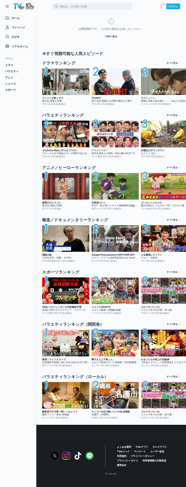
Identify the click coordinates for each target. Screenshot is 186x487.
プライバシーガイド (127, 460)
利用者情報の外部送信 (154, 460)
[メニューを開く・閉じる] (161, 6)
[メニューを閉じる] (7, 6)
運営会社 (121, 465)
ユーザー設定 (157, 451)
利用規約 (121, 455)
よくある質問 (124, 446)
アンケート (140, 451)
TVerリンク (123, 451)
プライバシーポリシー (142, 455)
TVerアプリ (142, 446)
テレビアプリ (160, 446)
